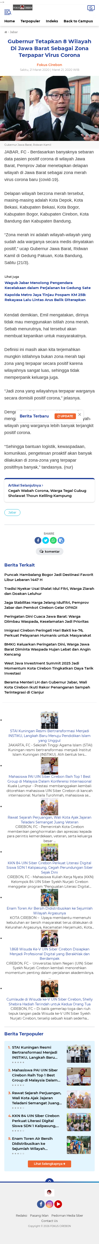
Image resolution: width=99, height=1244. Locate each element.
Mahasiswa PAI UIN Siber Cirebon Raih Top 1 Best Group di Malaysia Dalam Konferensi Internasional (49, 779)
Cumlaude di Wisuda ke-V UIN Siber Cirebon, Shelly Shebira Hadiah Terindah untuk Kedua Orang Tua (49, 1001)
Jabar (12, 512)
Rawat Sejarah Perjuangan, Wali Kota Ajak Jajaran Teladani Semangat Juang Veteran (49, 819)
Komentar (52, 551)
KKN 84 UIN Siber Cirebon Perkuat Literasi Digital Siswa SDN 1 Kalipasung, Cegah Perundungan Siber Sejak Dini (49, 868)
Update (66, 416)
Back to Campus (78, 21)
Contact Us (49, 1221)
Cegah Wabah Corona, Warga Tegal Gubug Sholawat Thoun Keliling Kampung (47, 493)
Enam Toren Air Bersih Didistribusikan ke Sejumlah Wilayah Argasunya (50, 910)
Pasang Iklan (39, 1215)
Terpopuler (30, 21)
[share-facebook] (38, 540)
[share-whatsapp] (53, 540)
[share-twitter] (45, 540)
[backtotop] (49, 1182)
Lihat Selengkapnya (48, 1163)
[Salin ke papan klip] (61, 540)
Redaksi (21, 1215)
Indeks (52, 21)
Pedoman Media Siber (67, 1215)
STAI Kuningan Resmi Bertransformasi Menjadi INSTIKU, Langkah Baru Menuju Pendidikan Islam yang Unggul (49, 736)
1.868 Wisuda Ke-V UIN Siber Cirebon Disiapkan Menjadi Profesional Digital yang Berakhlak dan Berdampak (50, 954)
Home (9, 21)
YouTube (61, 1210)
